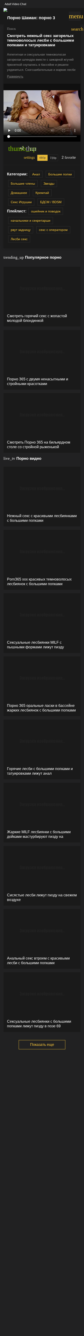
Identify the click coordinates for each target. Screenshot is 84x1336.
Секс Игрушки (21, 202)
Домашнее (19, 193)
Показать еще (42, 1045)
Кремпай (42, 193)
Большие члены (23, 183)
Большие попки (60, 174)
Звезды (48, 183)
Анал (36, 174)
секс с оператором (53, 230)
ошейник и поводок (45, 211)
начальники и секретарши (30, 220)
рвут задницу (21, 230)
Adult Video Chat (15, 4)
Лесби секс (19, 239)
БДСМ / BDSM (51, 202)
